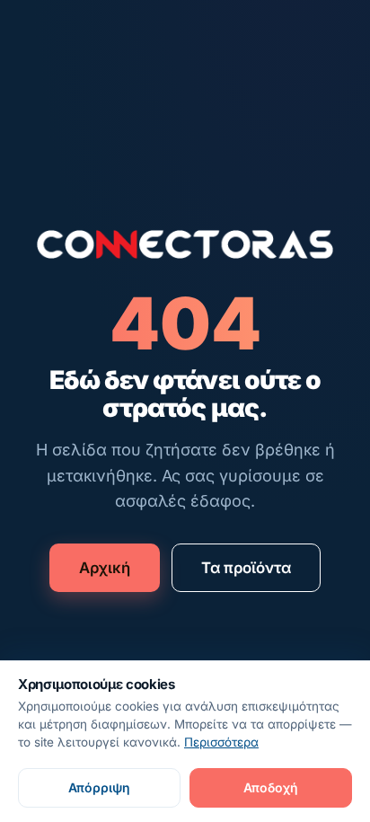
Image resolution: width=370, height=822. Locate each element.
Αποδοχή (270, 787)
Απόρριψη (99, 787)
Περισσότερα (221, 742)
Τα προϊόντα (246, 568)
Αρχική (104, 568)
